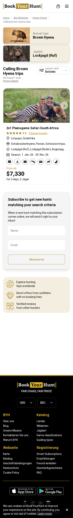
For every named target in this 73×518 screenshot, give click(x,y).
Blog (6, 425)
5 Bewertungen (38, 133)
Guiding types (45, 439)
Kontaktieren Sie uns (15, 435)
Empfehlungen (46, 458)
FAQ (39, 472)
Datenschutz (11, 467)
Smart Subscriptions (49, 453)
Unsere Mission (12, 430)
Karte (6, 453)
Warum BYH (10, 439)
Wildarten (42, 425)
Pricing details (10, 81)
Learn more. (45, 513)
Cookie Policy (11, 472)
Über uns (8, 421)
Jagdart (41, 430)
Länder (41, 421)
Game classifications (49, 435)
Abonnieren (36, 259)
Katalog (7, 458)
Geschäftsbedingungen (17, 463)
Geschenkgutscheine (49, 467)
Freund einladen (46, 463)
